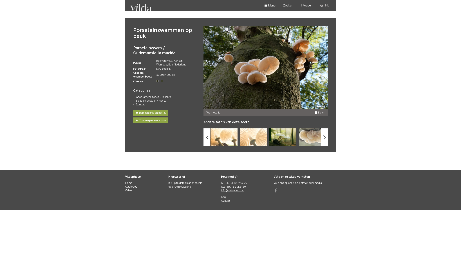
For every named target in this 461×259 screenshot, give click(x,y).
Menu (272, 5)
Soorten (140, 104)
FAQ (223, 196)
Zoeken (288, 5)
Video (128, 190)
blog (297, 182)
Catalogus (131, 186)
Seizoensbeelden (146, 100)
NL (326, 5)
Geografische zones (147, 96)
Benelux (166, 96)
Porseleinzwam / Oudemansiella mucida (154, 50)
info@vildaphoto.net (232, 190)
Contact (225, 200)
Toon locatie (213, 112)
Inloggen (306, 5)
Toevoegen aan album (152, 120)
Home (128, 182)
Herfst (162, 100)
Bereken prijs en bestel (152, 112)
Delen (321, 112)
